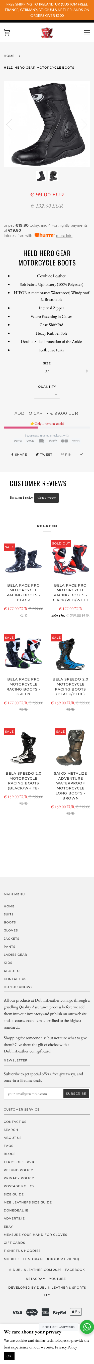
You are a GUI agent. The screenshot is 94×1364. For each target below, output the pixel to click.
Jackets (11, 938)
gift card (43, 1051)
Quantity (47, 386)
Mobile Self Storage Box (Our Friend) (41, 1259)
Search (11, 1130)
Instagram (35, 1279)
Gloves (11, 930)
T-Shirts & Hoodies (22, 1251)
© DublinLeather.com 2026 (35, 1270)
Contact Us (15, 979)
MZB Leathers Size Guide (28, 1202)
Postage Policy (19, 1186)
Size (47, 363)
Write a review (46, 497)
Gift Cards (14, 1243)
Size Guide (14, 1194)
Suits (9, 914)
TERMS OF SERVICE (21, 1162)
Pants (9, 946)
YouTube (57, 1279)
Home (9, 56)
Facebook (75, 1270)
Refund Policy (18, 1170)
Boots (10, 922)
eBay (8, 1227)
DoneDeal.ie (16, 1210)
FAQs (8, 1146)
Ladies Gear (15, 955)
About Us (13, 971)
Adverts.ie (14, 1218)
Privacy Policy (66, 1347)
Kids (8, 963)
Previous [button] (12, 124)
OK (9, 1356)
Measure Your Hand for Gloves (35, 1235)
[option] (47, 124)
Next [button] (81, 124)
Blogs (10, 1154)
